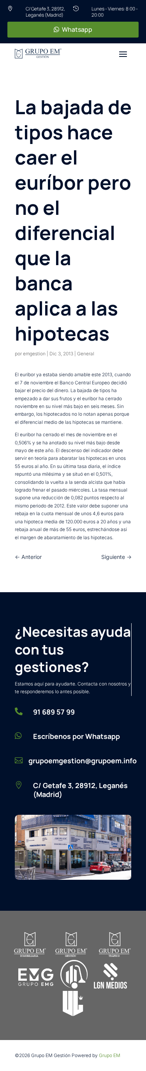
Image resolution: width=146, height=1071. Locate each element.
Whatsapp (77, 29)
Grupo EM (109, 1055)
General (85, 353)
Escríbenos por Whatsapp (76, 736)
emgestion (34, 353)
